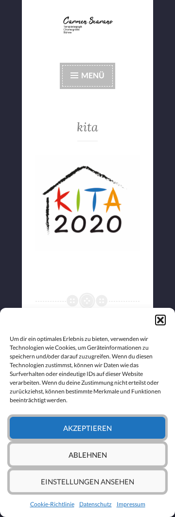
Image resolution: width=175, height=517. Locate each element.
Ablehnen (88, 454)
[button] (160, 320)
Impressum (131, 504)
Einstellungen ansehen (87, 481)
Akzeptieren (87, 428)
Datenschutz (95, 504)
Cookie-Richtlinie (52, 504)
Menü (93, 75)
